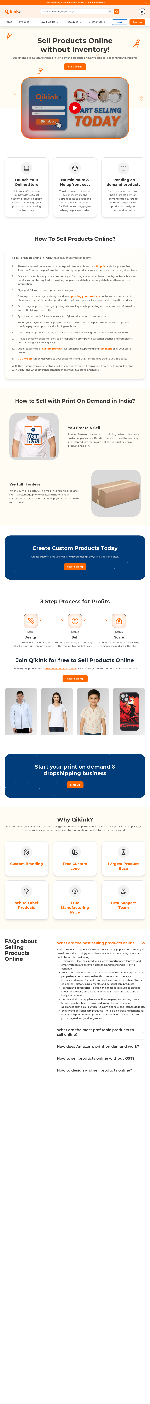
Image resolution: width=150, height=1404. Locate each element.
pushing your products (85, 296)
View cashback (96, 2)
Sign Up (137, 22)
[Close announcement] (146, 2)
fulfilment (105, 348)
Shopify (100, 266)
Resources (72, 22)
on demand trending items (61, 668)
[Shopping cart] (142, 11)
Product (24, 22)
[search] (116, 11)
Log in (119, 22)
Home (8, 22)
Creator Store (97, 22)
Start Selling (75, 66)
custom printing (52, 348)
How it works (47, 22)
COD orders (25, 358)
